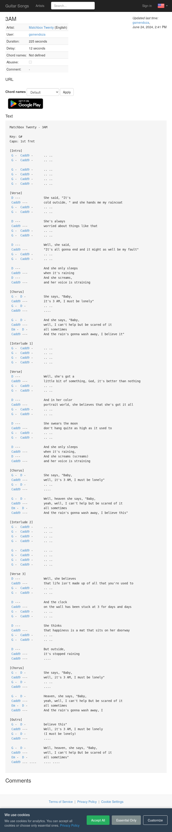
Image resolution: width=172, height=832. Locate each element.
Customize (155, 820)
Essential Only (126, 820)
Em (13, 329)
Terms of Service (61, 801)
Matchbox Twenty (41, 27)
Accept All (98, 820)
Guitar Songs (17, 6)
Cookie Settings (112, 801)
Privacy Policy (87, 801)
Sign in (147, 5)
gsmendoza (37, 34)
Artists (40, 5)
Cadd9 (24, 155)
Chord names (15, 91)
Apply (67, 92)
